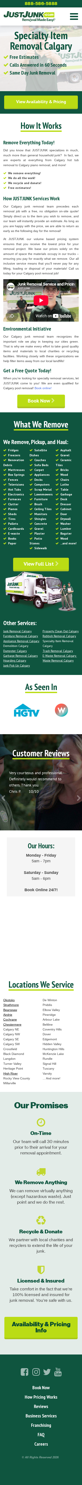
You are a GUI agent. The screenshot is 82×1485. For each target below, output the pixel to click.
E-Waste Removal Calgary (60, 656)
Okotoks (9, 1000)
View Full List (39, 563)
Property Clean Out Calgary (61, 631)
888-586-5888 (41, 3)
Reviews (41, 1406)
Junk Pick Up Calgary (16, 666)
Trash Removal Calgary (58, 651)
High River (10, 1073)
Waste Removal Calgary (58, 660)
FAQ (41, 1434)
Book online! (43, 388)
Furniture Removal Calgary (20, 636)
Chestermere (12, 1024)
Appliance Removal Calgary (21, 641)
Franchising (41, 1425)
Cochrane (10, 1019)
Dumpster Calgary (15, 651)
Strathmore (11, 1005)
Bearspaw (10, 1010)
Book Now (39, 400)
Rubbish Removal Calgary (59, 636)
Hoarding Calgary (14, 660)
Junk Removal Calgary (17, 631)
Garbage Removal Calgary (20, 656)
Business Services (41, 1416)
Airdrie (7, 1014)
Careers (41, 1444)
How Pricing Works (41, 1397)
